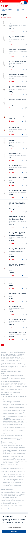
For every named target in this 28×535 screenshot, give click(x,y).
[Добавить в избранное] (25, 31)
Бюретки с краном (12, 508)
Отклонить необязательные (14, 527)
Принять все (14, 531)
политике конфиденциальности (10, 524)
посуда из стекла (9, 10)
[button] (14, 5)
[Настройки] (25, 516)
